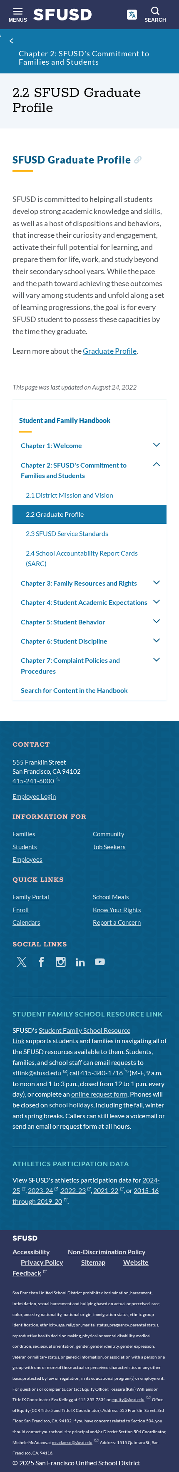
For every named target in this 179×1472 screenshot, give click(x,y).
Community (108, 834)
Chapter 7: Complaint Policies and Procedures (70, 665)
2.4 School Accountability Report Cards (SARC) (82, 558)
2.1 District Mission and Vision (69, 495)
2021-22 (105, 1190)
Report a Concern (117, 922)
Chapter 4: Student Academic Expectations (84, 602)
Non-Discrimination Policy (107, 1252)
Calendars (26, 922)
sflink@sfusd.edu (36, 1073)
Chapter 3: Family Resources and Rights (79, 583)
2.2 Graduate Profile (55, 514)
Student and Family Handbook (64, 420)
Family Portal (30, 897)
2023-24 (40, 1190)
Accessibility (31, 1252)
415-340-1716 (101, 1073)
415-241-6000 (33, 781)
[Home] (62, 16)
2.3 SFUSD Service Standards (67, 533)
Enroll (20, 909)
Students (24, 846)
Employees (27, 859)
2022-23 (73, 1190)
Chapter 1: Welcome (51, 445)
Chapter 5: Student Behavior (63, 622)
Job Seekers (109, 846)
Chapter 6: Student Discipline (64, 641)
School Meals (111, 897)
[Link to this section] (138, 161)
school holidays (71, 1105)
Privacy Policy (42, 1262)
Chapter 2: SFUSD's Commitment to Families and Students (84, 57)
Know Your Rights (117, 909)
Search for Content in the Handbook (74, 690)
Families (23, 834)
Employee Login (34, 796)
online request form (99, 1094)
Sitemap (93, 1262)
